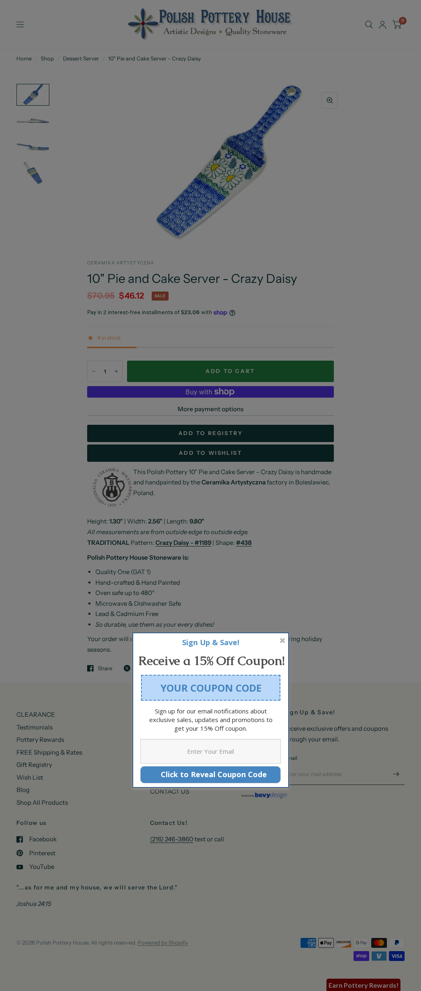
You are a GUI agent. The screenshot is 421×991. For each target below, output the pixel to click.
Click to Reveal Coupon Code (211, 774)
